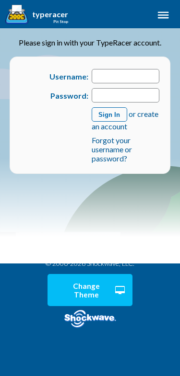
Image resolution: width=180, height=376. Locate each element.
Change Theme (86, 290)
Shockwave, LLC (90, 319)
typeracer (50, 14)
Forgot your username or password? (112, 149)
